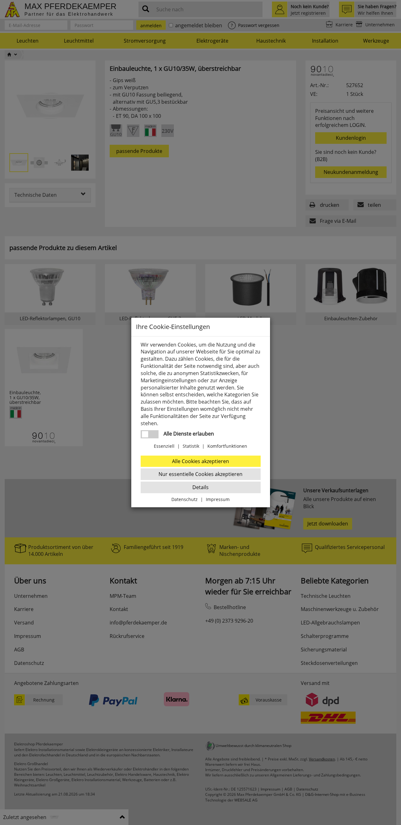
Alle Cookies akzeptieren (200, 461)
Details (200, 487)
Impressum (218, 499)
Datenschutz (184, 499)
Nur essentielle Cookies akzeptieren (200, 474)
